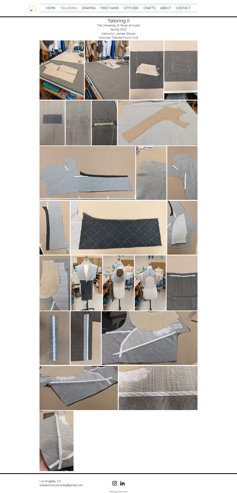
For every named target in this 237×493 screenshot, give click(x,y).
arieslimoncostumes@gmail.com (61, 485)
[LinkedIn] (122, 483)
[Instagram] (114, 483)
